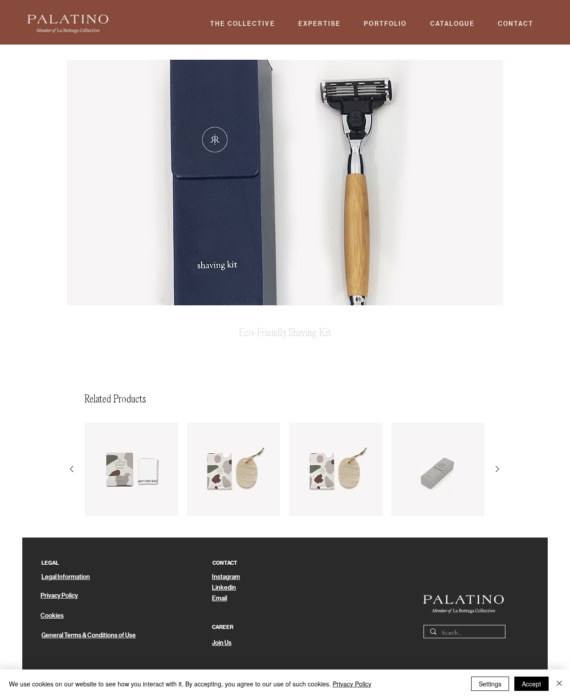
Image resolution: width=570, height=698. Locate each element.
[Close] (559, 684)
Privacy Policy (352, 683)
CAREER (222, 627)
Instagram (226, 577)
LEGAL (50, 563)
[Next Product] (497, 469)
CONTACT (224, 563)
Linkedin (224, 587)
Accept (531, 683)
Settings (490, 683)
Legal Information (65, 577)
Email (219, 598)
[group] (284, 469)
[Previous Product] (71, 469)
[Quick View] (131, 469)
